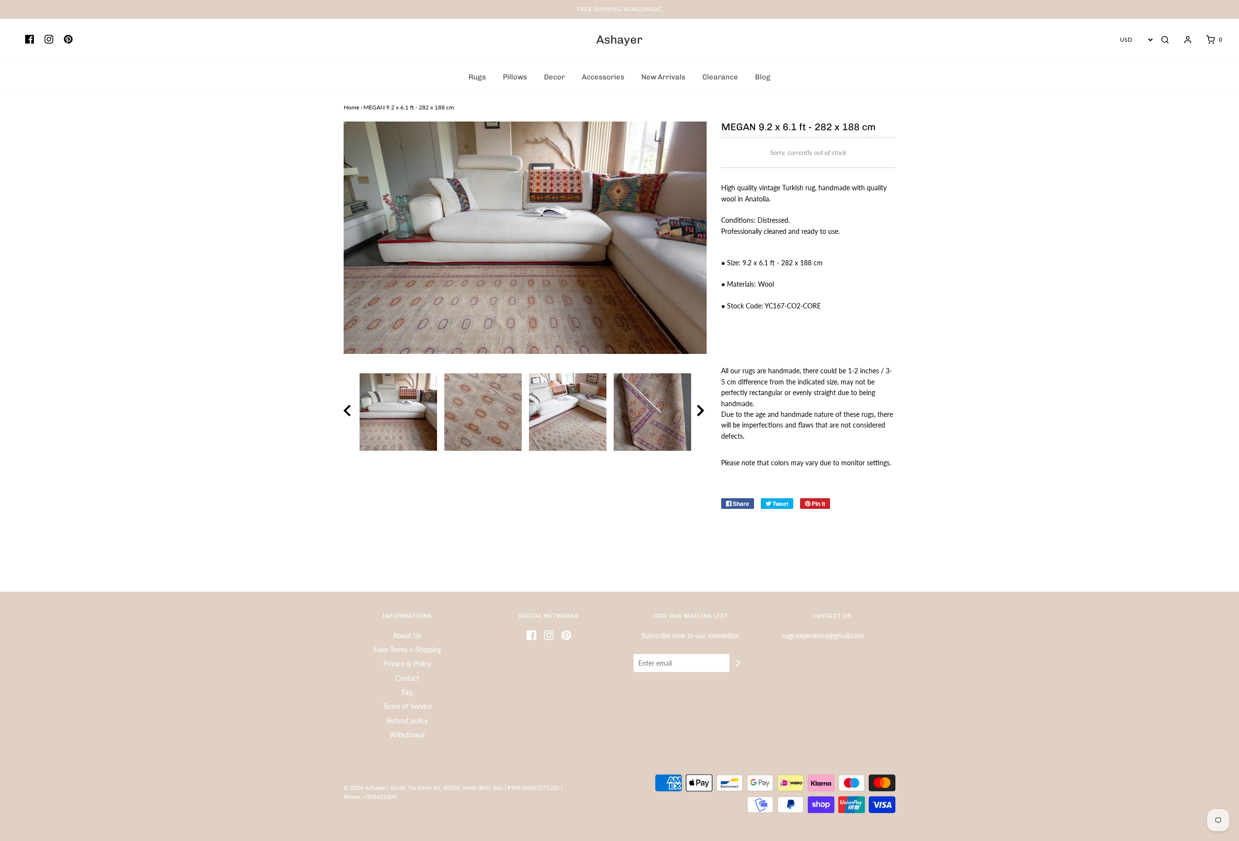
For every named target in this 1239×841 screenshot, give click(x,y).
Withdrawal (407, 735)
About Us (407, 635)
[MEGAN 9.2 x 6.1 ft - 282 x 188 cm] (398, 412)
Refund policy (407, 721)
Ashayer (619, 39)
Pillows (515, 77)
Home (351, 107)
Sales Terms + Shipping (407, 649)
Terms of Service (407, 706)
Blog (763, 77)
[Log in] (1183, 39)
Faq (407, 692)
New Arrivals (663, 77)
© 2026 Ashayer (364, 787)
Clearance (720, 77)
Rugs (477, 77)
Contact (407, 678)
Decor (554, 77)
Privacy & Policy (407, 663)
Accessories (603, 77)
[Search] (1165, 39)
